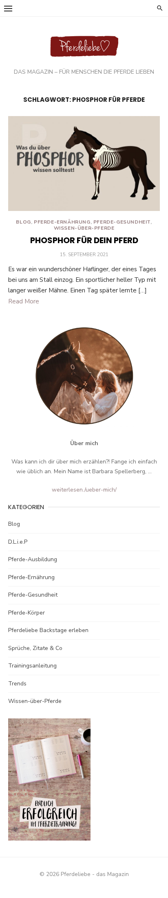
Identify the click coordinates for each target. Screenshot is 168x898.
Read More (23, 301)
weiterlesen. (68, 490)
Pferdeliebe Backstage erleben (48, 630)
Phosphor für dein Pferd (84, 240)
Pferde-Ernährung (62, 222)
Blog (23, 222)
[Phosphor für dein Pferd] (84, 163)
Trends (17, 683)
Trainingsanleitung (32, 666)
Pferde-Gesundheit (121, 222)
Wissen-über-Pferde (84, 228)
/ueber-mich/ (100, 490)
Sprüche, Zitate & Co (35, 648)
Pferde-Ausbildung (32, 559)
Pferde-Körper (26, 613)
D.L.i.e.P (17, 542)
